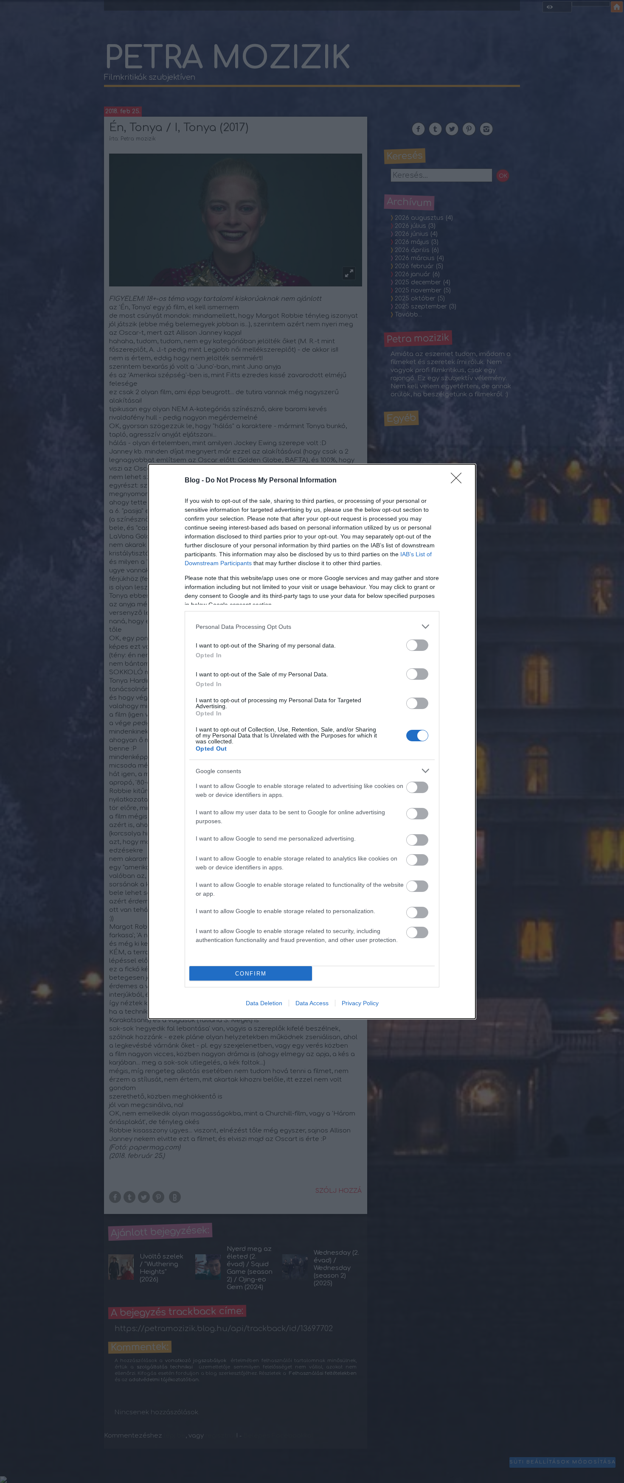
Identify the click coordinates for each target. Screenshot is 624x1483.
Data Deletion (264, 1003)
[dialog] (312, 741)
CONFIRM (251, 973)
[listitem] (312, 626)
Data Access (312, 1003)
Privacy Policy (360, 1003)
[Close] (459, 481)
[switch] (417, 645)
